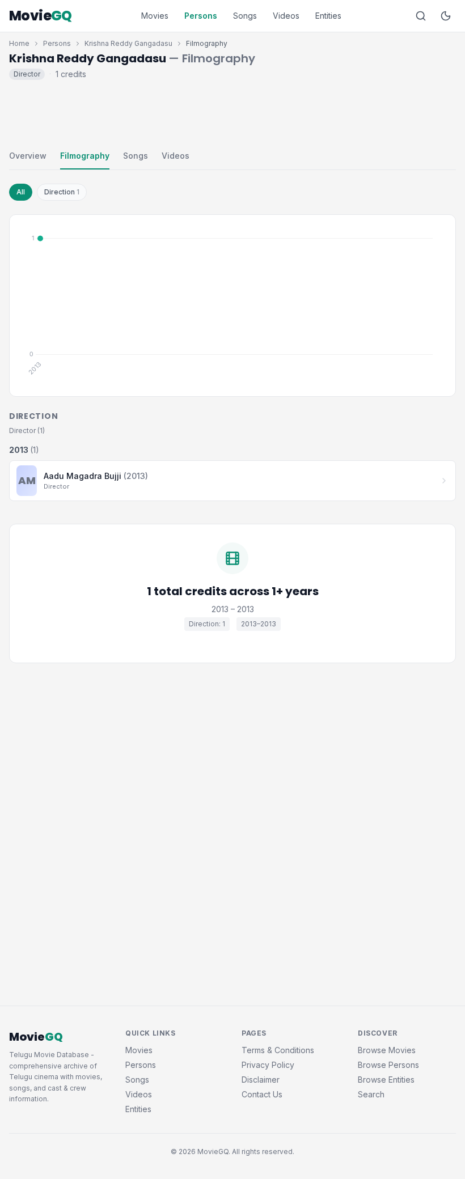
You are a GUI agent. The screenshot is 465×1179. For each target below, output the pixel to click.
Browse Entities (386, 1079)
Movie (40, 16)
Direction (61, 192)
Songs (245, 15)
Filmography (84, 155)
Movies (154, 15)
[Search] (421, 16)
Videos (286, 15)
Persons (200, 15)
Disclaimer (261, 1079)
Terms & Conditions (278, 1050)
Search (371, 1094)
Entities (328, 15)
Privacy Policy (268, 1065)
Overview (27, 155)
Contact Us (262, 1094)
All (20, 192)
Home (19, 43)
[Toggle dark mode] (446, 16)
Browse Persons (388, 1065)
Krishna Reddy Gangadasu (128, 43)
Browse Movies (387, 1050)
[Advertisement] (232, 112)
